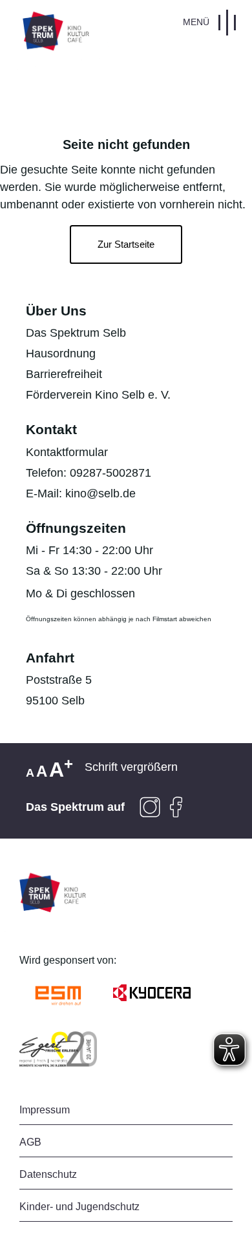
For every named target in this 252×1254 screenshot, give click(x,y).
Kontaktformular (67, 452)
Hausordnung (61, 353)
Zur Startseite (126, 244)
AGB (30, 1142)
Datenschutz (48, 1174)
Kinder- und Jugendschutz (79, 1206)
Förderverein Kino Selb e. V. (98, 394)
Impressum (44, 1109)
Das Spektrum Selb (76, 332)
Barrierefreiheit (64, 374)
